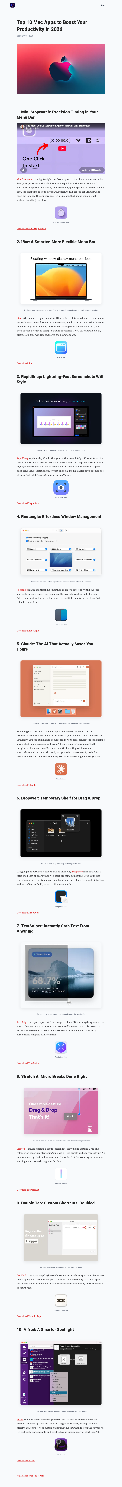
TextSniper (23, 1022)
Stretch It (22, 1148)
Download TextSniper (29, 1063)
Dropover (77, 871)
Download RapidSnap (28, 503)
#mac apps (22, 1475)
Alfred (20, 1419)
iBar (19, 318)
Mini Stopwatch (25, 179)
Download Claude (26, 785)
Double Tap (23, 1275)
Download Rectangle (28, 630)
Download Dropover (28, 912)
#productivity (36, 1475)
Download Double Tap (29, 1316)
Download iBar (25, 363)
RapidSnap (22, 458)
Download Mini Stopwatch (31, 228)
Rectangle (22, 589)
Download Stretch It (28, 1189)
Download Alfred (26, 1460)
